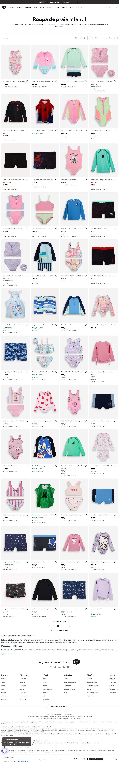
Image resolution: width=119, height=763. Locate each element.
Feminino (19, 7)
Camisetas (23, 678)
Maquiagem (112, 682)
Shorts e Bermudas (48, 689)
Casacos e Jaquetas (92, 685)
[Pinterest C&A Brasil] (59, 667)
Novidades (79, 7)
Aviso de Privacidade (23, 761)
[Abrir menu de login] (109, 7)
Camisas (22, 682)
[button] (106, 7)
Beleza (42, 7)
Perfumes (112, 678)
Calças (3, 682)
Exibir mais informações (58, 706)
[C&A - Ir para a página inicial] (3, 7)
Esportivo (64, 7)
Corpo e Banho (113, 689)
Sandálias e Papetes (69, 689)
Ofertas (11, 7)
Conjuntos (45, 682)
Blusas (3, 678)
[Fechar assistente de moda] (29, 739)
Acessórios (112, 692)
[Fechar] (116, 759)
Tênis (65, 692)
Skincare (111, 685)
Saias (2, 689)
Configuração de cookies (80, 759)
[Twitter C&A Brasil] (64, 667)
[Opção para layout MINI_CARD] (76, 38)
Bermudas (23, 685)
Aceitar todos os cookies (96, 759)
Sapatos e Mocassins (70, 682)
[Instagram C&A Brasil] (51, 667)
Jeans (71, 7)
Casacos (3, 692)
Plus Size (90, 675)
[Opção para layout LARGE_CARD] (83, 38)
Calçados (56, 7)
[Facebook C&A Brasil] (68, 667)
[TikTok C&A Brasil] (55, 667)
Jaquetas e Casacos (25, 696)
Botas (65, 678)
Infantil (35, 7)
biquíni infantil (19, 650)
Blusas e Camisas (92, 682)
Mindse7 (49, 7)
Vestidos (3, 685)
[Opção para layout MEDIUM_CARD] (80, 38)
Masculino (28, 7)
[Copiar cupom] (77, 2)
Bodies (44, 678)
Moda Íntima (4, 699)
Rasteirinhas (67, 685)
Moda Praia (4, 696)
